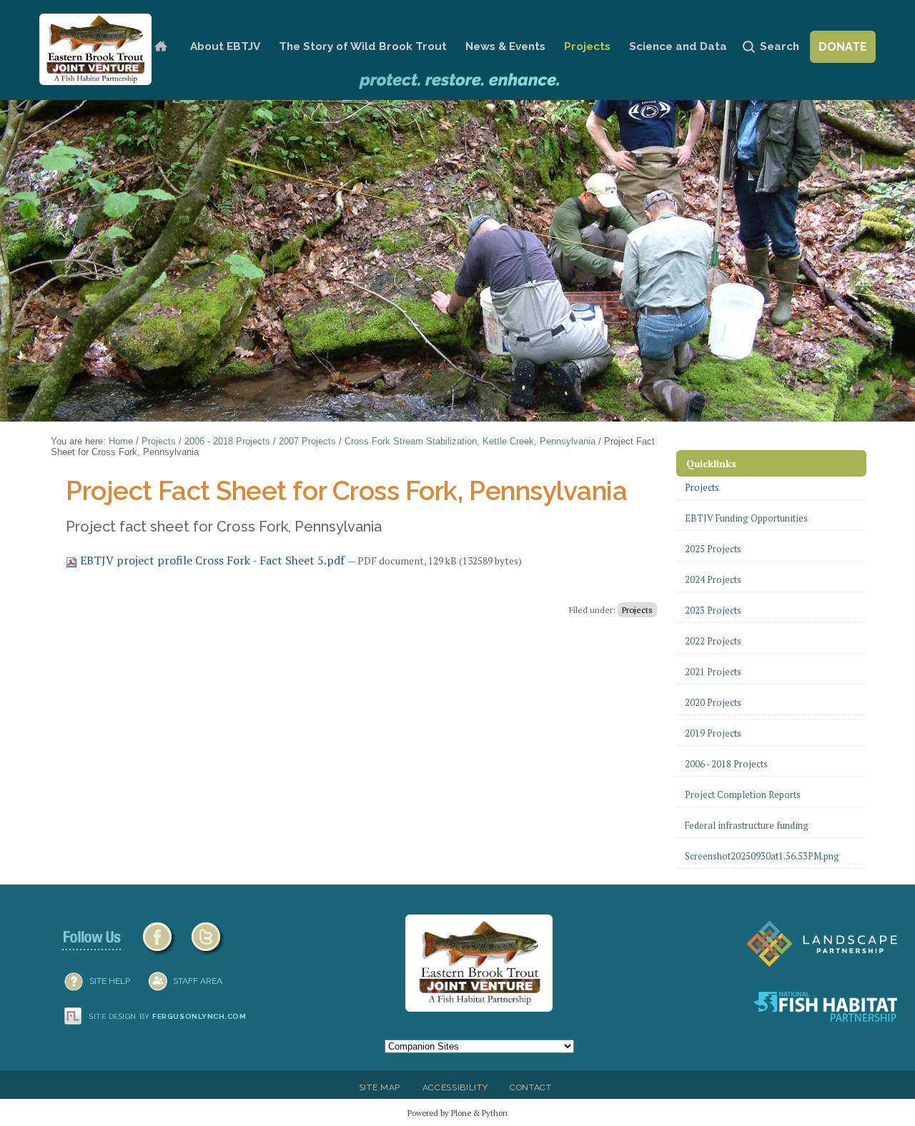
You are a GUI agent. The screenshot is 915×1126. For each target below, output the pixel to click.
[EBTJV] (95, 49)
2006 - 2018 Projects (227, 441)
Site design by (168, 1016)
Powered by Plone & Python (457, 1112)
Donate (842, 47)
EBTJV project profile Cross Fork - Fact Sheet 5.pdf (212, 560)
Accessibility (455, 1087)
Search (779, 46)
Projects (587, 46)
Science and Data (678, 46)
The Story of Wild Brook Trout (363, 46)
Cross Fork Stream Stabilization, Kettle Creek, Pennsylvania (470, 441)
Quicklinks (711, 463)
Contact (531, 1087)
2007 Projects (307, 441)
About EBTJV (225, 46)
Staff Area (197, 981)
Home (160, 47)
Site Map (379, 1087)
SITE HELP (109, 981)
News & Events (505, 46)
